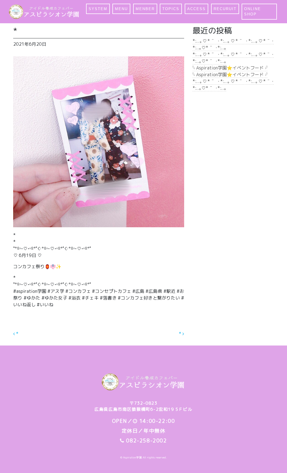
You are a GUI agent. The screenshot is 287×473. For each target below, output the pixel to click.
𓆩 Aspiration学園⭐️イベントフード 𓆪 (230, 68)
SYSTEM (98, 9)
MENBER (145, 9)
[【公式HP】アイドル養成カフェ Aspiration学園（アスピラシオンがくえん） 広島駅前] (44, 11)
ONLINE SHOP (252, 12)
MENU (121, 9)
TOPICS (170, 9)
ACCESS (196, 9)
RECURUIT (225, 9)
